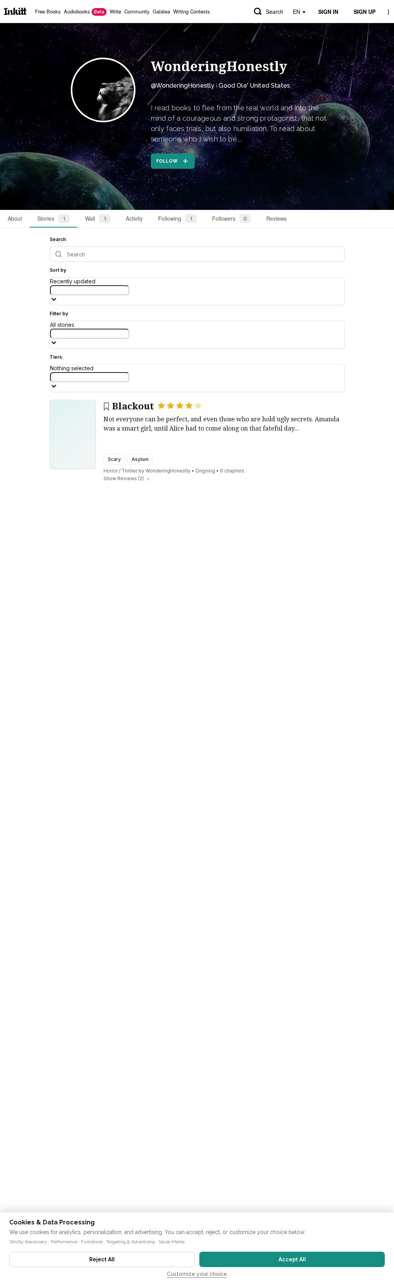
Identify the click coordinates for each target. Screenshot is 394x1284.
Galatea (161, 11)
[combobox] (89, 290)
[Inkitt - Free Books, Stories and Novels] (15, 11)
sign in (328, 11)
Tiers (56, 357)
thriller (129, 471)
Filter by (59, 313)
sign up (365, 11)
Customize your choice (197, 1274)
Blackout (133, 406)
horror (111, 471)
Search (274, 11)
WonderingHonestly (219, 66)
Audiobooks (84, 11)
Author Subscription (57, 34)
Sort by (58, 270)
